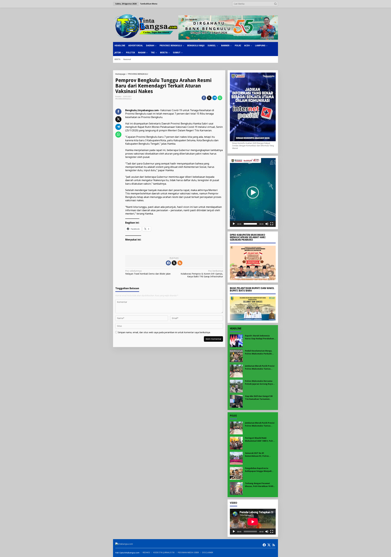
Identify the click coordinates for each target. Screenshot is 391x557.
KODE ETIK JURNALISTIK (164, 552)
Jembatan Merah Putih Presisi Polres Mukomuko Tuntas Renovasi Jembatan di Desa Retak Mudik (259, 367)
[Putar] (233, 223)
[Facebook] (168, 262)
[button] (275, 3)
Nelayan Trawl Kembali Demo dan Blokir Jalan (148, 272)
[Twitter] (174, 262)
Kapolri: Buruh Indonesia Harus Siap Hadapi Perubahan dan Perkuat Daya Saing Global (260, 337)
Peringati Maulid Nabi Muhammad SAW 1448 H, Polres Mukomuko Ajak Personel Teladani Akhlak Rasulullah (260, 439)
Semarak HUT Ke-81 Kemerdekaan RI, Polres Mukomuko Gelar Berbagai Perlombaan (258, 454)
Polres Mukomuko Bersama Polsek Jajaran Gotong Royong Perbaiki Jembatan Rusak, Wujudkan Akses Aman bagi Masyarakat (260, 382)
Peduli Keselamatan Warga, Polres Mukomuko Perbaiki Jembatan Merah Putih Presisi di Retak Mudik (259, 352)
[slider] (250, 224)
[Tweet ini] (209, 98)
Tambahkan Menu (148, 3)
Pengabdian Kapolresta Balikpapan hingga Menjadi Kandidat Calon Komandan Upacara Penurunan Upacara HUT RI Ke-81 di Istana (259, 469)
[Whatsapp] (220, 98)
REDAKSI (146, 552)
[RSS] (179, 262)
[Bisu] (266, 223)
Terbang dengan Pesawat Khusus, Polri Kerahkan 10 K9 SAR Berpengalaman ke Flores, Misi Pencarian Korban (260, 485)
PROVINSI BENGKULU (123, 99)
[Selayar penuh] (271, 223)
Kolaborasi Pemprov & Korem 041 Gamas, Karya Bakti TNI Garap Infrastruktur (202, 273)
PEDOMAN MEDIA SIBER (188, 552)
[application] (253, 192)
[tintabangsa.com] (145, 25)
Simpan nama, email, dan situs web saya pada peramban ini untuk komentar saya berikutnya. (164, 332)
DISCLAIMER (207, 552)
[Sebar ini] (204, 98)
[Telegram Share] (214, 98)
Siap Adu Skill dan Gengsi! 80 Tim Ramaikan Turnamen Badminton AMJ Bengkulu (258, 397)
